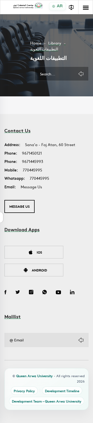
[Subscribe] (81, 340)
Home (35, 43)
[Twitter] (18, 292)
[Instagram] (31, 292)
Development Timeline (62, 391)
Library (54, 43)
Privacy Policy (24, 391)
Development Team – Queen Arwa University (46, 401)
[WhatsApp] (44, 292)
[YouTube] (58, 292)
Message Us (31, 186)
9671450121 (32, 153)
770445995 (32, 170)
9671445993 (32, 161)
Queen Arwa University (34, 376)
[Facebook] (5, 292)
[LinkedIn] (72, 292)
